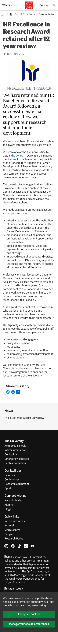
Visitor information (15, 450)
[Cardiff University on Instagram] (6, 546)
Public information (15, 463)
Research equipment (16, 484)
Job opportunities (14, 521)
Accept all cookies (29, 614)
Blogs (7, 509)
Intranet (9, 525)
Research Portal (13, 538)
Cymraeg (44, 5)
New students (12, 500)
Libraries (9, 475)
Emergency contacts (16, 459)
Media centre (12, 530)
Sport (7, 488)
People (8, 534)
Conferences (11, 479)
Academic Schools (15, 446)
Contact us (10, 454)
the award (17, 155)
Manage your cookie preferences (29, 624)
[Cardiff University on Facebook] (13, 546)
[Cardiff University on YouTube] (32, 546)
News (13, 14)
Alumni (8, 505)
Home (5, 14)
